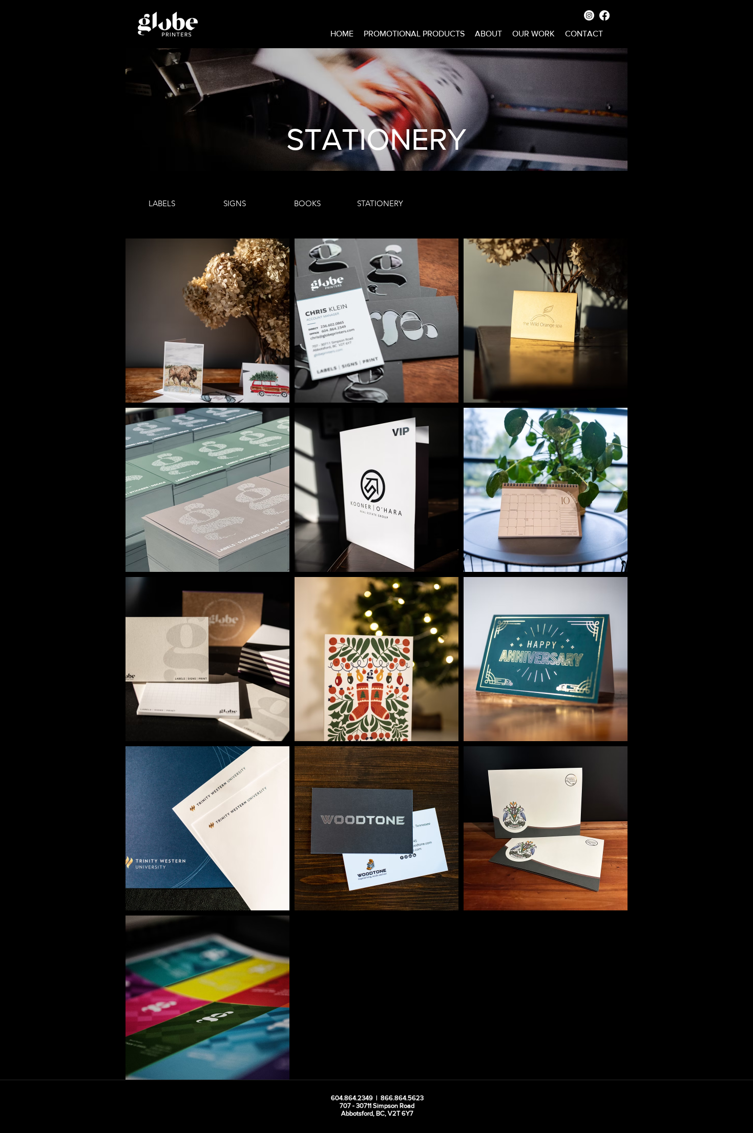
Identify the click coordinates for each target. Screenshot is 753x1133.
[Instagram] (589, 15)
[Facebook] (604, 15)
